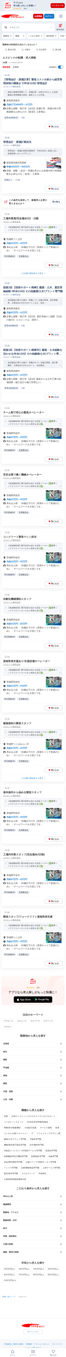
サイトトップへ (33, 1332)
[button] (34, 5)
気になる (55, 126)
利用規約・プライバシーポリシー (38, 1344)
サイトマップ (57, 1344)
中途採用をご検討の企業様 (13, 1344)
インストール (57, 5)
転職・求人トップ (9, 1297)
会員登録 (38, 16)
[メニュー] (61, 16)
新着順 (16, 67)
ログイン (49, 16)
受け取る (56, 202)
